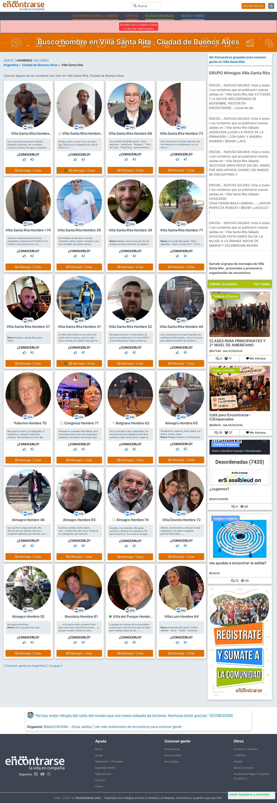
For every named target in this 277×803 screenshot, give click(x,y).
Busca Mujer (171, 761)
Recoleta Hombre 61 (81, 616)
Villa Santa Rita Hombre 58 (81, 135)
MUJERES (42, 60)
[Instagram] (48, 774)
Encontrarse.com (88, 798)
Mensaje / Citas (29, 170)
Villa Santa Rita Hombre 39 (79, 230)
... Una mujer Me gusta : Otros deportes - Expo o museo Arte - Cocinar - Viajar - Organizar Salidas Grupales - (181, 242)
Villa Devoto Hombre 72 (181, 520)
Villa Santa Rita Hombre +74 (28, 230)
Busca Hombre (173, 755)
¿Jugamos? (219, 489)
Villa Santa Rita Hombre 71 (181, 230)
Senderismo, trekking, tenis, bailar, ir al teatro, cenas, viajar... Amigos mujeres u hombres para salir (181, 435)
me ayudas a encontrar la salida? (237, 563)
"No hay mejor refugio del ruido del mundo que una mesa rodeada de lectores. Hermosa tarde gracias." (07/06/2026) (134, 715)
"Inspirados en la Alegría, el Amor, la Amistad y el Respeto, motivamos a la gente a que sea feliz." (163, 797)
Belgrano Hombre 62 (132, 423)
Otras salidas (82, 727)
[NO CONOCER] (32, 159)
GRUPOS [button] (131, 16)
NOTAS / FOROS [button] (192, 16)
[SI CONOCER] (24, 159)
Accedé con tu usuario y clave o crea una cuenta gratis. (138, 26)
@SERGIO (215, 425)
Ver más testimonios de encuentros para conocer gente (138, 727)
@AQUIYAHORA (218, 499)
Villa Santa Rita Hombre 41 (79, 327)
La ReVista (240, 755)
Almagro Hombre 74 (132, 520)
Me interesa (257, 358)
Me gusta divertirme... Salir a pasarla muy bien (23, 626)
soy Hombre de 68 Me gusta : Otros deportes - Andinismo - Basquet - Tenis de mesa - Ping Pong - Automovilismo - (130, 144)
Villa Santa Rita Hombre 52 (130, 327)
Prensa (99, 786)
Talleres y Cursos (225, 296)
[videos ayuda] (271, 6)
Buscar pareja (172, 749)
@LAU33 (214, 573)
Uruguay (55, 666)
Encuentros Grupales (245, 749)
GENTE (9, 60)
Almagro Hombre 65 (181, 423)
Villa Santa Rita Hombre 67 (30, 135)
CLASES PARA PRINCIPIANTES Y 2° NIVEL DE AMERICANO (237, 343)
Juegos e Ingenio (225, 444)
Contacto (100, 780)
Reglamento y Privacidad (109, 761)
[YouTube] (41, 774)
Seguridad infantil (105, 767)
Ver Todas (262, 284)
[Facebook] (34, 774)
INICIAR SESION (253, 6)
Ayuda (98, 755)
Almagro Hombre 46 (28, 520)
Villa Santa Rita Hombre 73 (181, 133)
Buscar (99, 749)
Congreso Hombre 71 (81, 423)
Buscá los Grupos (244, 767)
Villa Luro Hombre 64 (181, 616)
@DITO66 (215, 350)
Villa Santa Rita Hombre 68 (130, 133)
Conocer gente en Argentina (26, 666)
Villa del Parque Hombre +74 (132, 618)
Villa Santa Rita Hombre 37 (28, 327)
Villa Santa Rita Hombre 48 (181, 327)
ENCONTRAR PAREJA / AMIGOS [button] (95, 16)
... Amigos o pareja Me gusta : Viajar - (25, 337)
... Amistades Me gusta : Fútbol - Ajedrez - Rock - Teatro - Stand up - (180, 627)
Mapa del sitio (103, 774)
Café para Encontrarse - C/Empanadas (230, 417)
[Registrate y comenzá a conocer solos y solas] (239, 643)
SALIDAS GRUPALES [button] (159, 16)
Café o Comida (223, 370)
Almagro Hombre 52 (28, 616)
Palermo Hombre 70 (30, 423)
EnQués (238, 761)
